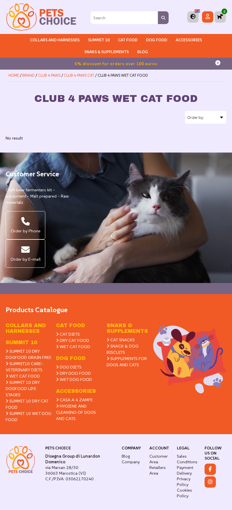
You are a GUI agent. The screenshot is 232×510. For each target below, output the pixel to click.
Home (13, 75)
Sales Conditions (187, 458)
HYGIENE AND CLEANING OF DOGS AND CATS (76, 412)
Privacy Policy (183, 481)
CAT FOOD (70, 325)
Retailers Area (157, 470)
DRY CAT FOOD (74, 340)
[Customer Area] (207, 17)
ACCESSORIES (76, 391)
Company (131, 461)
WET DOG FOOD (75, 379)
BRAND (28, 75)
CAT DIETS (69, 334)
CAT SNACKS (122, 339)
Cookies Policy (184, 492)
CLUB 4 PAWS (49, 75)
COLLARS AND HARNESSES (55, 39)
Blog (142, 51)
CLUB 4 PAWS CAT (79, 75)
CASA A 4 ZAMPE (76, 399)
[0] (220, 17)
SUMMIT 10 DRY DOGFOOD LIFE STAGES (23, 388)
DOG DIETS (70, 367)
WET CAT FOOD (24, 376)
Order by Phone (25, 230)
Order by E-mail (25, 259)
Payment (185, 467)
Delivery (184, 473)
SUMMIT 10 (21, 342)
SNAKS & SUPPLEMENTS (106, 51)
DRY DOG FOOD (75, 373)
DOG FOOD (70, 358)
